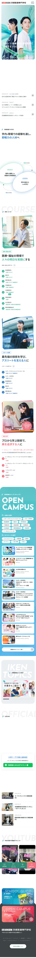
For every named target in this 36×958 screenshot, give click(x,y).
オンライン (6, 541)
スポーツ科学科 (28, 518)
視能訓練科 (16, 525)
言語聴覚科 (25, 525)
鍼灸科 (15, 522)
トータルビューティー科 (9, 531)
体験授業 (19, 538)
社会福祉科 (6, 528)
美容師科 (27, 528)
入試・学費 (15, 541)
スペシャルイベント (8, 538)
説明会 (26, 538)
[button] (10, 859)
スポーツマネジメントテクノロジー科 (12, 518)
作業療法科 (6, 525)
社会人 (23, 541)
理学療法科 (23, 522)
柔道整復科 (6, 522)
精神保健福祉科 (17, 528)
